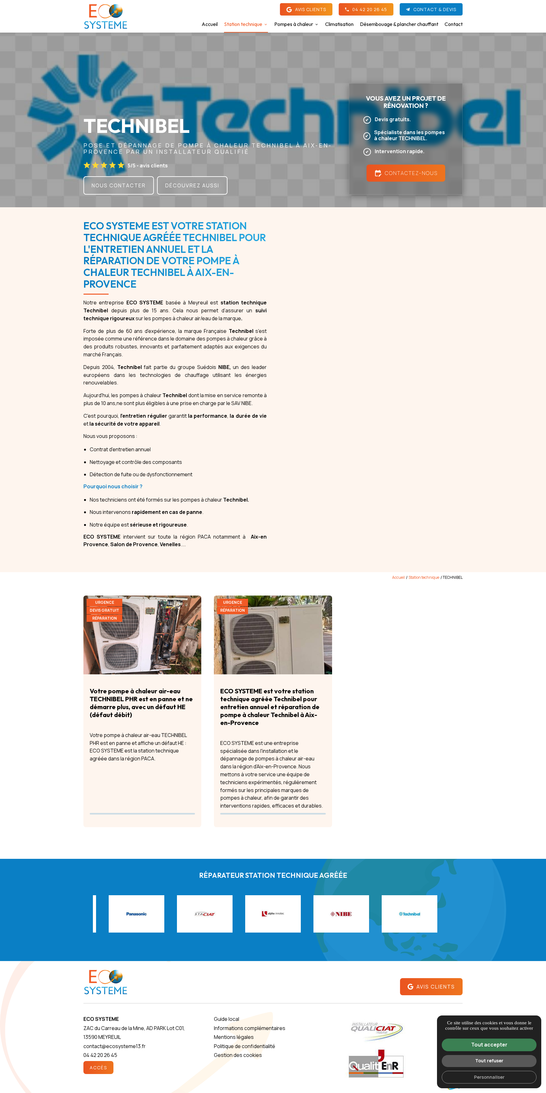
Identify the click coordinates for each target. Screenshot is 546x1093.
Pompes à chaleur (293, 24)
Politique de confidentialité (244, 1046)
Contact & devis (434, 9)
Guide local (226, 1018)
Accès (98, 1068)
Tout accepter (489, 1044)
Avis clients (310, 9)
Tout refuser (489, 1061)
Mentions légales (234, 1037)
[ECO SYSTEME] (105, 16)
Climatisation (339, 24)
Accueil (210, 24)
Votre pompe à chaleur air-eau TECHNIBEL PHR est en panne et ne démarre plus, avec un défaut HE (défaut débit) (141, 703)
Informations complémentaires (249, 1028)
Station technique (243, 24)
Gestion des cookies (238, 1055)
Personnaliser (489, 1077)
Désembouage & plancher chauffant (399, 24)
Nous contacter (119, 185)
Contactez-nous (406, 173)
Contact (454, 24)
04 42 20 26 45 (369, 9)
